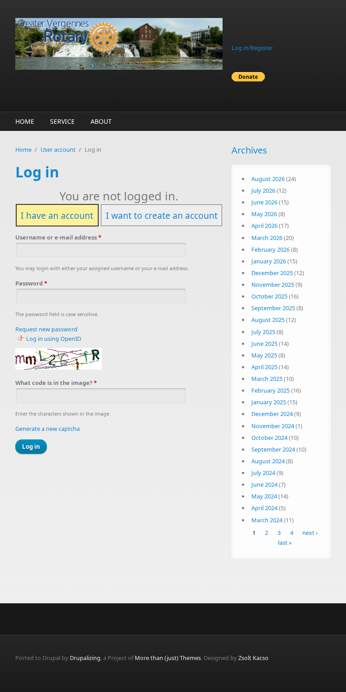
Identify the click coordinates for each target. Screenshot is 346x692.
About (101, 121)
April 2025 (264, 367)
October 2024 (269, 438)
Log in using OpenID (53, 339)
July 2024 (263, 473)
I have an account (57, 215)
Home (24, 121)
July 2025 (263, 332)
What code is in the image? (56, 383)
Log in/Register (252, 48)
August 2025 (268, 320)
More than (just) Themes (168, 658)
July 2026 (263, 190)
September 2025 (273, 308)
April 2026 (264, 226)
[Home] (119, 44)
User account (58, 149)
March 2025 (266, 379)
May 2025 (264, 355)
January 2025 (268, 402)
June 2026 (264, 202)
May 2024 (264, 496)
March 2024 (266, 520)
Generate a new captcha (47, 429)
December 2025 (272, 273)
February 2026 (270, 249)
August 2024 (268, 461)
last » (285, 542)
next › (310, 533)
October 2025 (269, 296)
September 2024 (273, 449)
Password (31, 283)
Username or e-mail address (58, 237)
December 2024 (272, 414)
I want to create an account (162, 215)
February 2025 (270, 390)
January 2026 (268, 261)
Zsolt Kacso (253, 658)
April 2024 (264, 508)
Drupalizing (85, 658)
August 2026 (268, 179)
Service (62, 121)
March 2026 (266, 238)
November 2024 (272, 426)
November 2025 (272, 284)
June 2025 (264, 343)
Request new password (46, 329)
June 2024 (264, 484)
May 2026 (264, 214)
